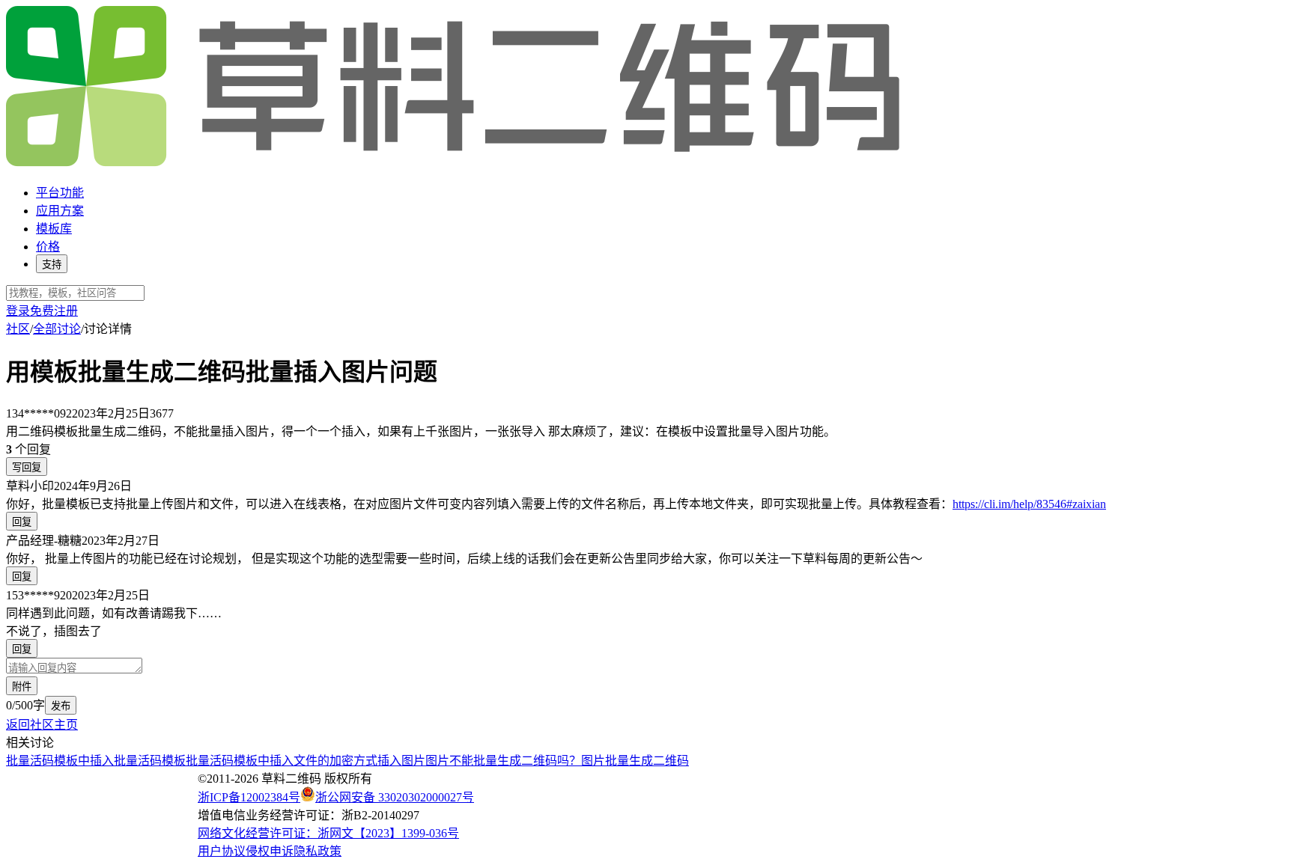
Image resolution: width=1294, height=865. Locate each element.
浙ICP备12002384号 (249, 797)
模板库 (54, 228)
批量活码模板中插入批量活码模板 (96, 760)
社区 (18, 329)
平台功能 (60, 192)
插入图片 (401, 760)
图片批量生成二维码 (635, 760)
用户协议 (222, 851)
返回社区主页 (42, 724)
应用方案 (60, 210)
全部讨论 (57, 329)
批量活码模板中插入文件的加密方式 (281, 760)
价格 (48, 246)
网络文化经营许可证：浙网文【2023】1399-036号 (328, 833)
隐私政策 (317, 851)
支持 (51, 264)
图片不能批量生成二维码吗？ (503, 760)
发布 (60, 706)
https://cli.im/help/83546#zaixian (1029, 504)
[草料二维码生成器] (455, 163)
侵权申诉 (270, 851)
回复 (21, 522)
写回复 (26, 467)
